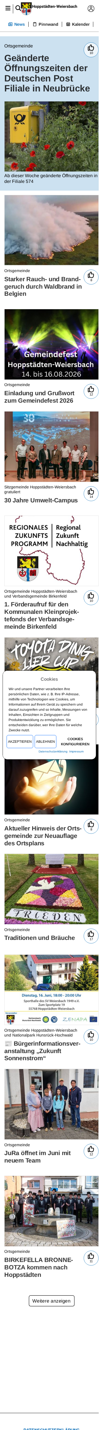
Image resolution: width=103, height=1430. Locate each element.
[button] (7, 8)
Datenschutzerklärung (53, 751)
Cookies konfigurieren (75, 741)
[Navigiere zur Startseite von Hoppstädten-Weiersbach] (49, 9)
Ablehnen (45, 742)
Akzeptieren (20, 742)
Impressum (77, 751)
